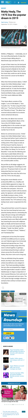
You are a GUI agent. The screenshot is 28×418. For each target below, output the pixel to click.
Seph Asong (4, 22)
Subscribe (23, 2)
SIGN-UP (8, 333)
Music (3, 8)
